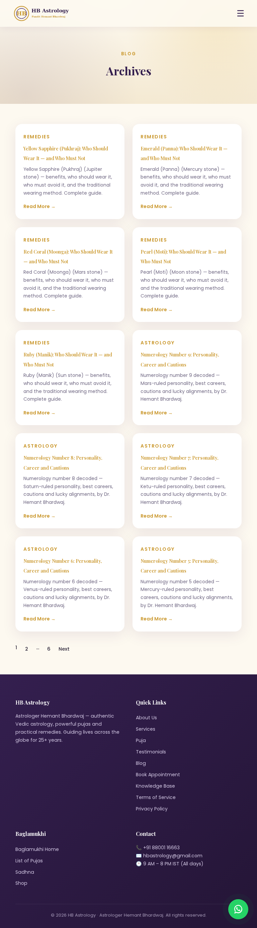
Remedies (36, 136)
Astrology (158, 342)
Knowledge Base (155, 786)
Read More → (39, 206)
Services (145, 729)
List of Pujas (29, 860)
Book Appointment (158, 774)
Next (64, 649)
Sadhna (24, 872)
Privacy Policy (152, 808)
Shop (21, 883)
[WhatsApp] (238, 909)
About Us (146, 717)
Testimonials (151, 751)
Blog (141, 763)
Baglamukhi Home (37, 849)
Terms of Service (156, 797)
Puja (141, 740)
